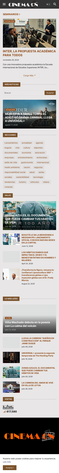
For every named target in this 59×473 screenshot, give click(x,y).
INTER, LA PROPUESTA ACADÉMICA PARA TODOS (29, 53)
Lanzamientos (11, 143)
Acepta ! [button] (10, 467)
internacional (43, 162)
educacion (40, 152)
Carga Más (28, 75)
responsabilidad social (15, 172)
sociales (8, 177)
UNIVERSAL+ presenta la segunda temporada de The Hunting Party (38, 354)
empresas (9, 157)
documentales (11, 152)
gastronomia (27, 162)
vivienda (8, 187)
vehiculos (34, 182)
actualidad (27, 143)
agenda (39, 143)
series (41, 172)
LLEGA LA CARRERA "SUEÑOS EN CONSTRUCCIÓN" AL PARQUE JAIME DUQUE (38, 341)
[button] (4, 4)
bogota (8, 147)
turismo (22, 182)
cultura (26, 147)
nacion (27, 167)
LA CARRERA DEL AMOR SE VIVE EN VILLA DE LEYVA (37, 384)
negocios (38, 167)
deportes (38, 147)
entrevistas (42, 157)
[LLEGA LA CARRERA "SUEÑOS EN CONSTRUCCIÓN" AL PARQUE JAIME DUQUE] (11, 342)
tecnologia (38, 177)
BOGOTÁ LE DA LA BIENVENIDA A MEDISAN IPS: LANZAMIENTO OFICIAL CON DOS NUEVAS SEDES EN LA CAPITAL (38, 239)
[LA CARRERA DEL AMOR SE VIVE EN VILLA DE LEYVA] (11, 387)
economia (26, 152)
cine (17, 147)
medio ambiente (12, 167)
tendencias (10, 182)
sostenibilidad (22, 177)
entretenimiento (25, 157)
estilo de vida (11, 162)
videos (46, 182)
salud (32, 172)
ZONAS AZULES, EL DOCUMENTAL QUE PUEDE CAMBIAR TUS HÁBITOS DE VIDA (38, 370)
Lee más (7, 461)
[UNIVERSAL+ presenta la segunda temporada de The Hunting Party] (11, 357)
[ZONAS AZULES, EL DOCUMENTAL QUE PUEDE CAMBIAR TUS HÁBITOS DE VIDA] (11, 372)
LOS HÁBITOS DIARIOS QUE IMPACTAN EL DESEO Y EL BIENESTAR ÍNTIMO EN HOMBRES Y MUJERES (39, 256)
